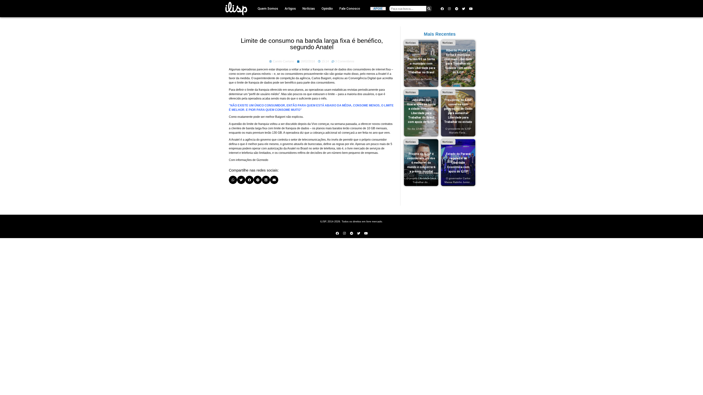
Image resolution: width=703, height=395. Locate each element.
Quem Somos (268, 8)
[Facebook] (442, 8)
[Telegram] (456, 8)
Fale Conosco (349, 8)
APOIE (378, 8)
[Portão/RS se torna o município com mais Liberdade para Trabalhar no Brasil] (421, 63)
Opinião (327, 8)
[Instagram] (449, 8)
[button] (233, 180)
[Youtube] (471, 8)
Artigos (290, 8)
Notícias (308, 8)
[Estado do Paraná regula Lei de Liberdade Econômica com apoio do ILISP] (458, 162)
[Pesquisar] (429, 8)
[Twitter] (464, 8)
